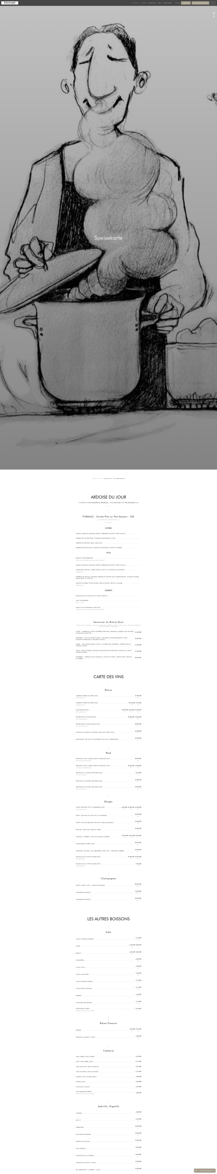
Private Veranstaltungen (200, 3)
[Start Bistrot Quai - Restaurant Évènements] (9, 2)
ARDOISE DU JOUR (97, 478)
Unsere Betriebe (167, 3)
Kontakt (177, 3)
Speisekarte (135, 3)
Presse (159, 3)
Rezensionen (152, 3)
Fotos (143, 3)
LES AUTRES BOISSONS (119, 478)
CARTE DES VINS (107, 478)
